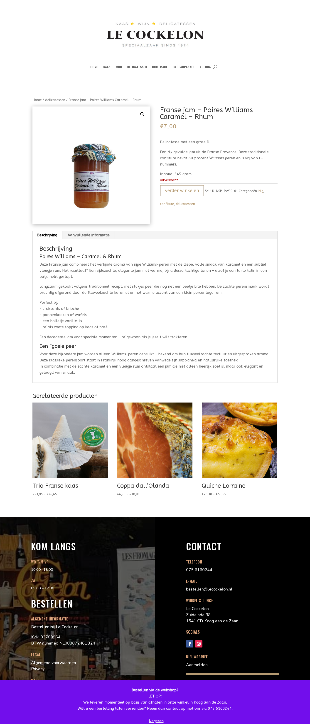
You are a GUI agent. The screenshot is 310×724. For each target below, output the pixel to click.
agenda (205, 66)
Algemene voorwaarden (53, 662)
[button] (142, 114)
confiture (167, 204)
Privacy (37, 669)
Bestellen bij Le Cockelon (55, 627)
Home (94, 66)
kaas (107, 66)
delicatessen (137, 66)
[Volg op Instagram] (198, 643)
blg (260, 191)
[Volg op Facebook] (189, 643)
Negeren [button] (156, 721)
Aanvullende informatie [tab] (89, 235)
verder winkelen (182, 190)
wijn (119, 66)
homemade (160, 66)
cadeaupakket (184, 66)
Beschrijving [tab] (47, 235)
